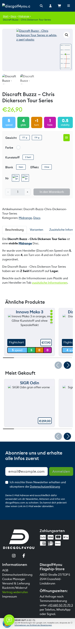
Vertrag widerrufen (15, 592)
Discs (13, 16)
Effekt (34, 167)
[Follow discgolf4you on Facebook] (23, 556)
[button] (66, 35)
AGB (5, 570)
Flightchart (16, 342)
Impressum (9, 596)
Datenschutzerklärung (45, 487)
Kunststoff (12, 157)
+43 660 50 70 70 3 (60, 605)
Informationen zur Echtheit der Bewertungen (33, 625)
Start (5, 16)
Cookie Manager (13, 579)
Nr (7, 178)
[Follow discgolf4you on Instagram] (13, 556)
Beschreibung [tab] (14, 230)
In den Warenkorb (52, 192)
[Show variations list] (66, 137)
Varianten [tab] (36, 230)
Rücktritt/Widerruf (14, 588)
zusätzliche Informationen (49, 283)
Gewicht (11, 138)
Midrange (23, 16)
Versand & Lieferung (16, 583)
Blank (9, 167)
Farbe (9, 148)
